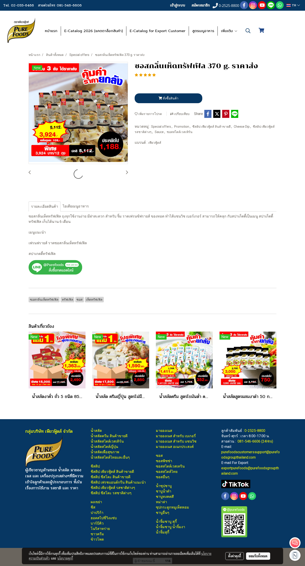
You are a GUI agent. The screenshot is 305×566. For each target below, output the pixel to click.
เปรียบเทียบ (181, 114)
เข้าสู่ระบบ (177, 5)
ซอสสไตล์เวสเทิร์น (179, 132)
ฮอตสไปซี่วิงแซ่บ (104, 518)
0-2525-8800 (254, 431)
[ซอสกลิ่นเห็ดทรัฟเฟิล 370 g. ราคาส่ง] (78, 113)
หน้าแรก (51, 31)
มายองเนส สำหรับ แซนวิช (176, 441)
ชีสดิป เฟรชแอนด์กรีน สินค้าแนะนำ (118, 482)
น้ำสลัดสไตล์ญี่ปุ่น (104, 447)
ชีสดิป (95, 466)
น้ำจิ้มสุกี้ (162, 532)
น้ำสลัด (96, 431)
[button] (248, 31)
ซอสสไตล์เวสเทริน (170, 466)
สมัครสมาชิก (201, 5)
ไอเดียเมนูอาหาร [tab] (76, 206)
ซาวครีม (97, 534)
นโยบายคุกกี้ (65, 558)
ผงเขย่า (96, 502)
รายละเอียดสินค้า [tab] (44, 206)
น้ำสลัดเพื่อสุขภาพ (105, 452)
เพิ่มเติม (227, 31)
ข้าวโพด (97, 539)
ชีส (93, 507)
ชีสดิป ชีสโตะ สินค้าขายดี (110, 477)
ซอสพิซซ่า (164, 461)
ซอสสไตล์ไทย (167, 472)
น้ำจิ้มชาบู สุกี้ (166, 521)
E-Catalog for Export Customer (157, 31)
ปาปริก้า (97, 513)
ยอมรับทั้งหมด (258, 556)
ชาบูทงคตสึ (165, 496)
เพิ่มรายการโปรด (150, 114)
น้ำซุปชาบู (164, 486)
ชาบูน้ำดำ (163, 491)
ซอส (159, 455)
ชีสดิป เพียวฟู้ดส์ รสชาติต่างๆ (113, 488)
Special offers (161, 126)
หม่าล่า (161, 502)
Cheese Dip (242, 126)
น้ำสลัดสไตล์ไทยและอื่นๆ (110, 457)
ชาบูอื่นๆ (162, 513)
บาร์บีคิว (97, 523)
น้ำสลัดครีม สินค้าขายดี (109, 436)
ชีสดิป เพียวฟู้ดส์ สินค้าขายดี (211, 126)
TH (294, 5)
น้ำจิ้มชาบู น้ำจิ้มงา (170, 527)
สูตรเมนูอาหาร (203, 31)
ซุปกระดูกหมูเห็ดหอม (172, 507)
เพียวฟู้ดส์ (154, 142)
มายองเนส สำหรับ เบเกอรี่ (176, 436)
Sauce (159, 132)
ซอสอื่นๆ (162, 477)
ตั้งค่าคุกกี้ (234, 556)
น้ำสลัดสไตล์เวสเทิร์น (107, 441)
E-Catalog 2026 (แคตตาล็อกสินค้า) (93, 31)
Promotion (182, 126)
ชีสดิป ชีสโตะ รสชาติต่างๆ (111, 493)
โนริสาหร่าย (100, 529)
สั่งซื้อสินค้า (170, 98)
